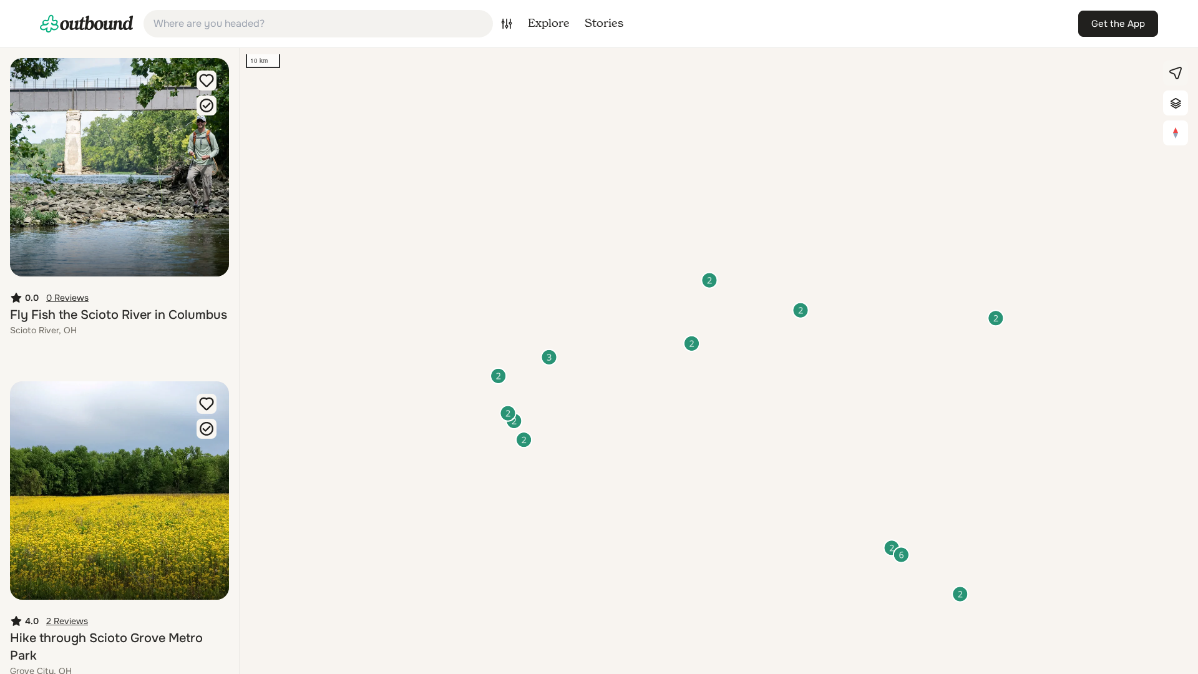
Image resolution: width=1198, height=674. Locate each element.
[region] (719, 361)
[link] (87, 24)
